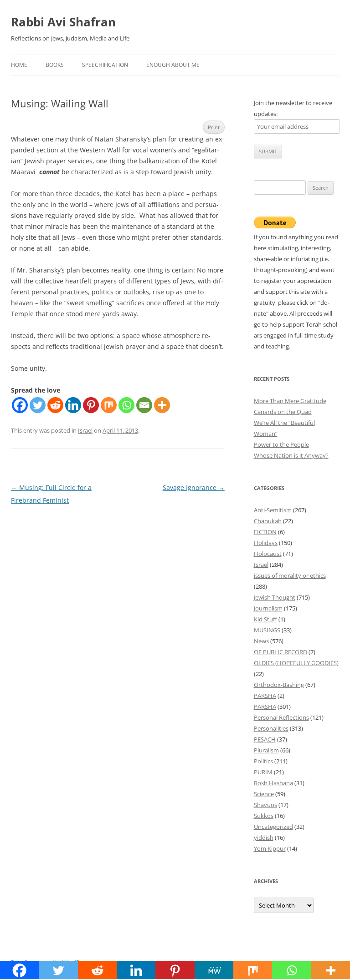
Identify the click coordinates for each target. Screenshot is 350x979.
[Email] (144, 405)
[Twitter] (38, 405)
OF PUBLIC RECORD (280, 652)
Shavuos (265, 805)
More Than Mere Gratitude (290, 401)
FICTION (265, 532)
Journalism (268, 608)
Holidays (266, 543)
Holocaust (268, 554)
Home (19, 65)
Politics (263, 761)
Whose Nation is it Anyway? (291, 455)
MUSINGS (267, 630)
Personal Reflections (281, 717)
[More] (162, 405)
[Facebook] (20, 405)
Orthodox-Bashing (279, 685)
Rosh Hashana (273, 783)
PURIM (263, 772)
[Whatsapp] (126, 405)
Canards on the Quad (283, 412)
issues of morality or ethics (290, 575)
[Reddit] (55, 405)
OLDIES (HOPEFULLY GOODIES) (296, 663)
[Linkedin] (73, 405)
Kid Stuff (265, 619)
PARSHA (265, 695)
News (261, 641)
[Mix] (109, 405)
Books (55, 65)
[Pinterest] (91, 405)
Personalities (271, 728)
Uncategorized (273, 827)
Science (264, 794)
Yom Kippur (270, 848)
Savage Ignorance (194, 487)
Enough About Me (173, 65)
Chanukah (268, 521)
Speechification (105, 65)
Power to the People (281, 444)
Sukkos (263, 816)
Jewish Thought (274, 597)
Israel (85, 430)
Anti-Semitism (273, 510)
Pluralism (266, 750)
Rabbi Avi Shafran (63, 22)
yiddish (263, 837)
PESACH (265, 739)
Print (214, 127)
